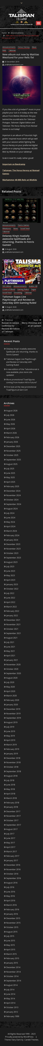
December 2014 (13, 967)
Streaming (18, 292)
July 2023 (10, 566)
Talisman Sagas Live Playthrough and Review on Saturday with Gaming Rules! (19, 299)
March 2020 (11, 695)
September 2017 (13, 825)
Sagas (33, 289)
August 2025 (11, 464)
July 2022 (10, 593)
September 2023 (13, 557)
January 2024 (12, 540)
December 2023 (13, 544)
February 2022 (12, 611)
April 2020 (10, 691)
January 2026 (12, 442)
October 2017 (12, 820)
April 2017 (10, 847)
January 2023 (12, 584)
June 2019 (10, 731)
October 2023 (12, 553)
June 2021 (10, 646)
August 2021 (11, 637)
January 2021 (12, 660)
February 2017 (12, 856)
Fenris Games (23, 225)
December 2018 (13, 758)
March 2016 (11, 905)
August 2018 (11, 776)
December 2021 (13, 620)
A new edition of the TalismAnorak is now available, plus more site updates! (22, 372)
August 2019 (11, 722)
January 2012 (12, 1012)
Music (34, 47)
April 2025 (10, 482)
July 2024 (10, 513)
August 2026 (11, 410)
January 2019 (12, 753)
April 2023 (10, 580)
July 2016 (10, 887)
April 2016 (10, 900)
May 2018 (10, 789)
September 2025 (13, 459)
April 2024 (10, 526)
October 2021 (12, 629)
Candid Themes (31, 1039)
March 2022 (11, 606)
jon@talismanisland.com (13, 64)
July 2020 (10, 682)
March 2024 (11, 531)
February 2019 (12, 749)
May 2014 (10, 998)
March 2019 (11, 744)
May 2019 (10, 735)
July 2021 (10, 642)
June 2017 (10, 838)
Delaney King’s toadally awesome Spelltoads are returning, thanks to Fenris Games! (18, 240)
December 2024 (13, 491)
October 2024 (12, 499)
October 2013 (12, 1007)
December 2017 (13, 811)
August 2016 (11, 882)
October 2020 (12, 669)
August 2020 (11, 678)
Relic (4, 50)
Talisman (12, 50)
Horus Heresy (24, 47)
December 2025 (13, 446)
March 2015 (11, 954)
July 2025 (10, 468)
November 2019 (13, 713)
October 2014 (12, 976)
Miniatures (6, 228)
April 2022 (10, 602)
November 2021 (13, 624)
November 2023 (13, 548)
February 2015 (12, 958)
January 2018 (12, 807)
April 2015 (10, 949)
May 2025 (10, 477)
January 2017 (12, 860)
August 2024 (11, 508)
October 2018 (12, 767)
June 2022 (10, 597)
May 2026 (10, 424)
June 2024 (10, 517)
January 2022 (12, 615)
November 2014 (13, 971)
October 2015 (12, 927)
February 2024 (12, 535)
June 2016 (10, 891)
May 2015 (10, 945)
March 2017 (11, 851)
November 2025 (13, 450)
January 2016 (12, 914)
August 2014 (11, 985)
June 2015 (10, 940)
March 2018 (11, 798)
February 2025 (12, 486)
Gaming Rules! (23, 289)
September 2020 (13, 673)
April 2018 (10, 793)
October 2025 (12, 455)
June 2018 (10, 784)
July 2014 (10, 989)
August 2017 (11, 829)
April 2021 (10, 655)
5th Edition (6, 286)
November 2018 (13, 762)
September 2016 (13, 878)
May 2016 (10, 896)
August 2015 (11, 931)
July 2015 (10, 936)
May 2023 (10, 575)
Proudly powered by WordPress (19, 1036)
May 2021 (10, 651)
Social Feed (25, 228)
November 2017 (13, 816)
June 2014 (10, 994)
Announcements (9, 47)
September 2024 (13, 504)
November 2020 (13, 664)
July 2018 (10, 780)
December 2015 (13, 918)
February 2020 (12, 700)
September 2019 (13, 718)
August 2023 (11, 562)
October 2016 (12, 873)
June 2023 (10, 571)
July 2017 (10, 833)
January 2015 (12, 963)
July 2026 (10, 415)
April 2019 (10, 740)
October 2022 (12, 588)
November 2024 (13, 495)
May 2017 (10, 842)
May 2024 (10, 522)
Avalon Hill (33, 286)
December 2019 (13, 709)
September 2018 (13, 771)
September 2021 (13, 633)
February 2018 (12, 802)
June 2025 (10, 473)
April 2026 (10, 428)
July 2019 (10, 727)
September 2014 (13, 980)
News (15, 228)
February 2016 (12, 909)
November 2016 (13, 869)
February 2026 (12, 437)
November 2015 (13, 922)
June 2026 (10, 419)
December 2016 (13, 865)
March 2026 (11, 433)
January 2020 (12, 704)
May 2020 (10, 686)
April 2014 (10, 1003)
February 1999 (12, 1016)
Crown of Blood (8, 289)
